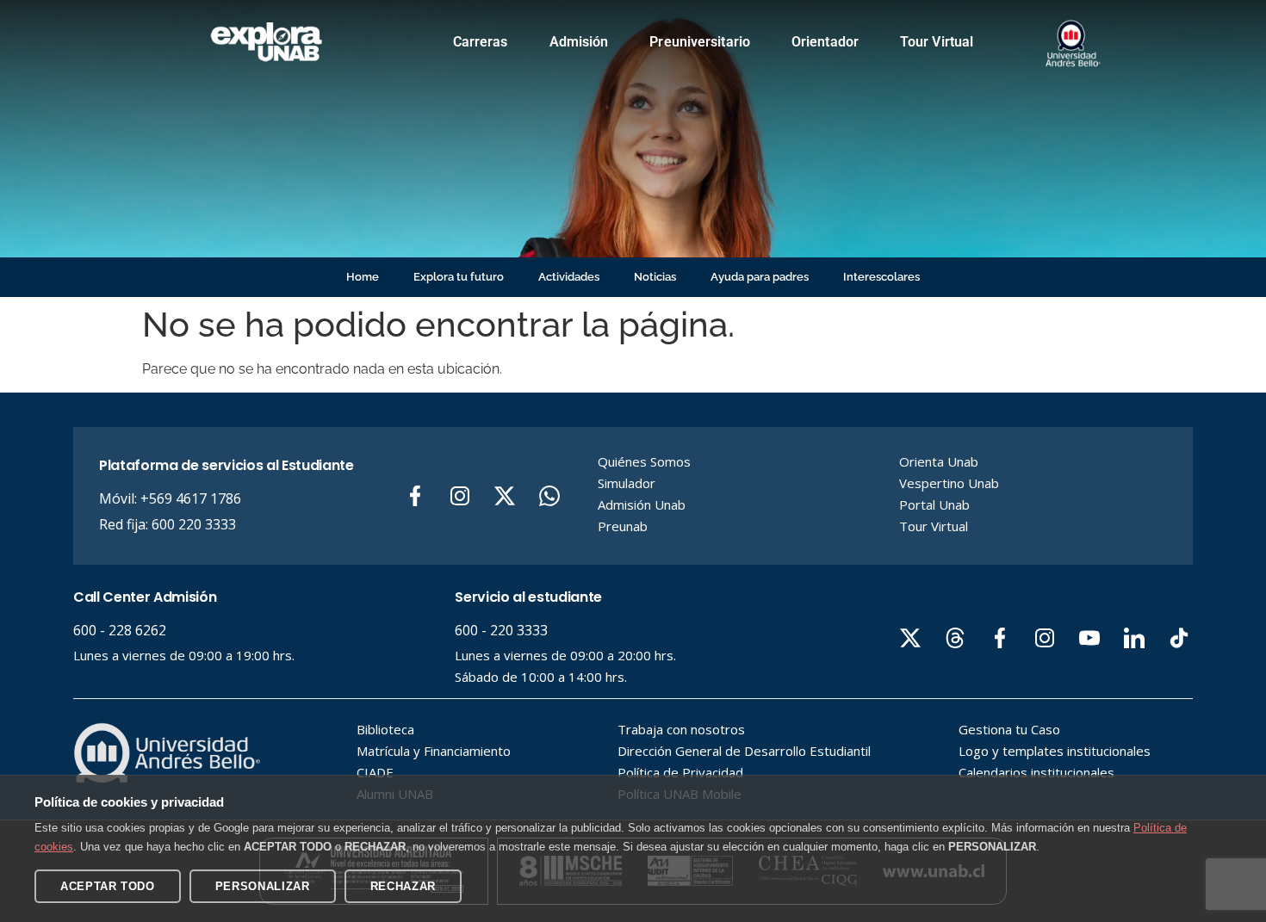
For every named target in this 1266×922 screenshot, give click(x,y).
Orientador (825, 42)
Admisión (579, 42)
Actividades (568, 276)
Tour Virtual (936, 42)
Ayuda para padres (760, 276)
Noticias (655, 276)
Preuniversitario (699, 42)
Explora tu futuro (458, 276)
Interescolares (881, 276)
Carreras (480, 42)
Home (362, 276)
